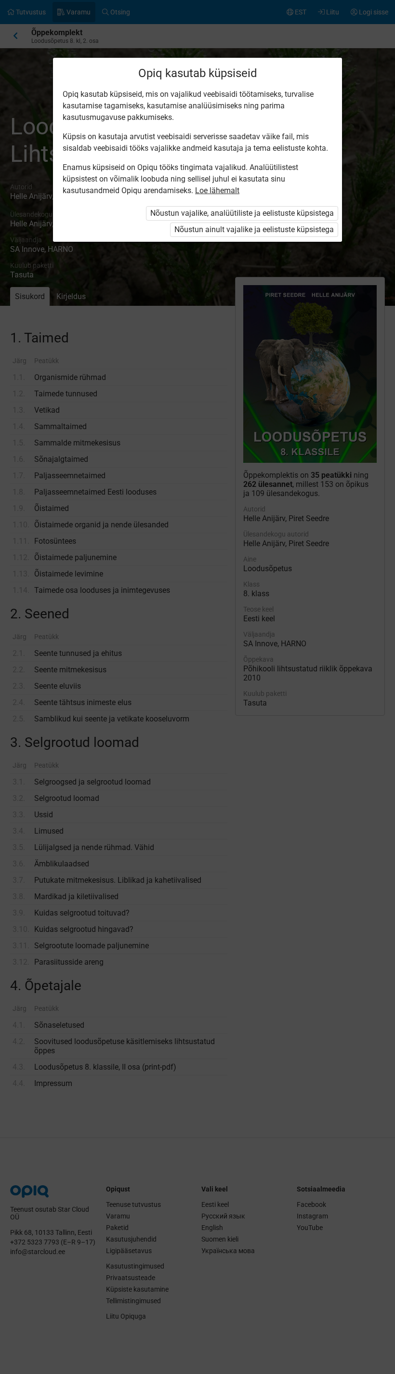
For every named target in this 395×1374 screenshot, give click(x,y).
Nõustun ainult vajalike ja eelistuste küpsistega (254, 229)
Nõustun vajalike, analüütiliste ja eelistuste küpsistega (242, 213)
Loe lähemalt (217, 190)
